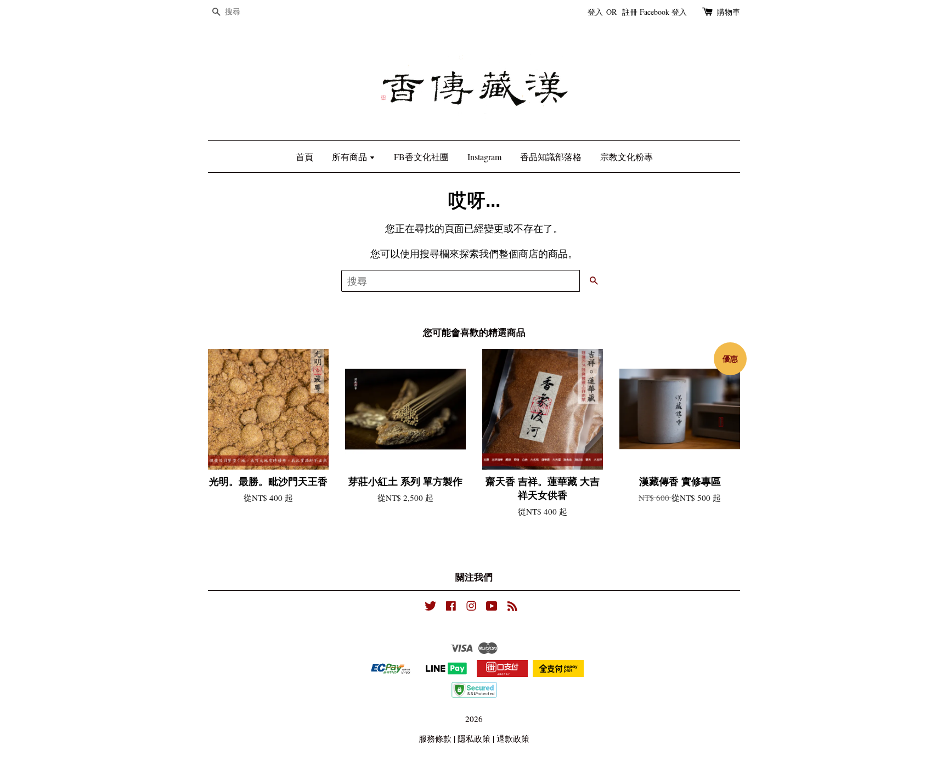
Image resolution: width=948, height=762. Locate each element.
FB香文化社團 (421, 156)
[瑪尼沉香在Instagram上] (471, 607)
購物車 (728, 12)
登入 (595, 12)
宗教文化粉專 (626, 156)
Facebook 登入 (663, 12)
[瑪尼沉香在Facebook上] (451, 607)
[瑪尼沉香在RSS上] (512, 607)
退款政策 (512, 738)
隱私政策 (474, 738)
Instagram (484, 156)
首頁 (304, 156)
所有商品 (350, 156)
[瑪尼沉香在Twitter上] (431, 607)
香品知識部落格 (551, 156)
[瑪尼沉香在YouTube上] (492, 607)
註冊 (629, 12)
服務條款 (435, 738)
